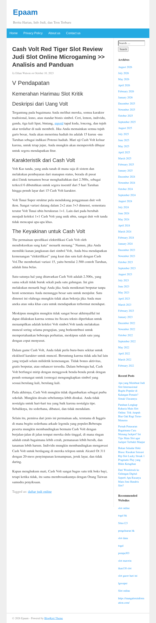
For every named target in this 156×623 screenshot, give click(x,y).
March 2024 (124, 231)
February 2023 (126, 310)
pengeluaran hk (126, 530)
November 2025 (126, 109)
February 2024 (126, 237)
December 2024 (126, 176)
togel (120, 545)
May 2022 (123, 347)
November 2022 (126, 329)
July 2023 (123, 280)
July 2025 (123, 134)
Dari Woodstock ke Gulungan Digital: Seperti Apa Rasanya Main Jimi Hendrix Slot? (129, 477)
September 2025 (127, 122)
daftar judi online (40, 491)
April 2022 (124, 353)
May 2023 (123, 292)
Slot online (124, 590)
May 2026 (123, 79)
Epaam (25, 12)
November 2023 (126, 256)
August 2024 (125, 201)
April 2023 (124, 298)
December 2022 (126, 323)
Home (14, 33)
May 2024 (123, 219)
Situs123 (123, 523)
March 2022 (124, 359)
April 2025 (124, 152)
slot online (124, 508)
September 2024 (127, 195)
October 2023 (125, 262)
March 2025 (124, 158)
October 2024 (125, 189)
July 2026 (123, 73)
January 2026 (125, 97)
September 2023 (127, 268)
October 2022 (125, 335)
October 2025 (125, 115)
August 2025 (125, 128)
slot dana (123, 538)
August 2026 (125, 67)
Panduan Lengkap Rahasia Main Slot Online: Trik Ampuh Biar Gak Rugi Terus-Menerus (130, 412)
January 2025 (125, 170)
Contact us (73, 33)
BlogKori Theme (53, 618)
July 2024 (123, 207)
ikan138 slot (124, 568)
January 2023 (125, 317)
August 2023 (125, 274)
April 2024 (124, 225)
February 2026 (126, 91)
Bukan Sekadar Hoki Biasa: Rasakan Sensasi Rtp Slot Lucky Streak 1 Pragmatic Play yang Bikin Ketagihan (131, 455)
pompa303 (123, 553)
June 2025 (123, 140)
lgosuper (122, 583)
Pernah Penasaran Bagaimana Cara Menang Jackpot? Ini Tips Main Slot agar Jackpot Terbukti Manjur (131, 434)
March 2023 (124, 304)
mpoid (59, 123)
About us (54, 33)
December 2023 (126, 250)
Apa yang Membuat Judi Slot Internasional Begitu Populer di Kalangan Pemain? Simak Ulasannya (131, 390)
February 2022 (126, 365)
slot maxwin (124, 560)
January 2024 (125, 243)
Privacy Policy (33, 33)
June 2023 (123, 286)
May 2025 (123, 146)
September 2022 (127, 341)
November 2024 (126, 182)
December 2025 (126, 103)
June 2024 (123, 213)
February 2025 (126, 164)
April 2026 (124, 85)
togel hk (122, 515)
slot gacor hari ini (127, 575)
